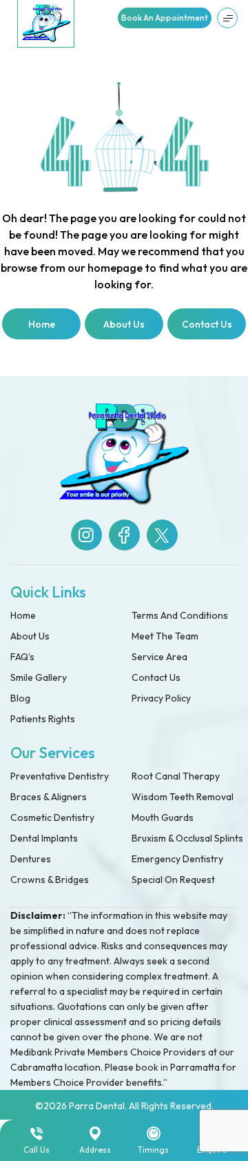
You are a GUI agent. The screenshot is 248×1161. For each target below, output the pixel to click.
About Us (30, 636)
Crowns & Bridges (49, 879)
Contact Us (156, 677)
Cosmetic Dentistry (52, 817)
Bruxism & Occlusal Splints (187, 838)
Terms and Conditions (180, 615)
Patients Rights (42, 719)
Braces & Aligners (48, 797)
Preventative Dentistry (59, 776)
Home (23, 615)
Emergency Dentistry (177, 859)
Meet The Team (165, 636)
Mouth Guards (163, 817)
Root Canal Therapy (176, 776)
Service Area (159, 657)
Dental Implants (44, 838)
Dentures (30, 859)
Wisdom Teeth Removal (183, 797)
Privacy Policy (161, 698)
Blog (20, 698)
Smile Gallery (38, 677)
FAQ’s (22, 657)
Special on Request (173, 879)
